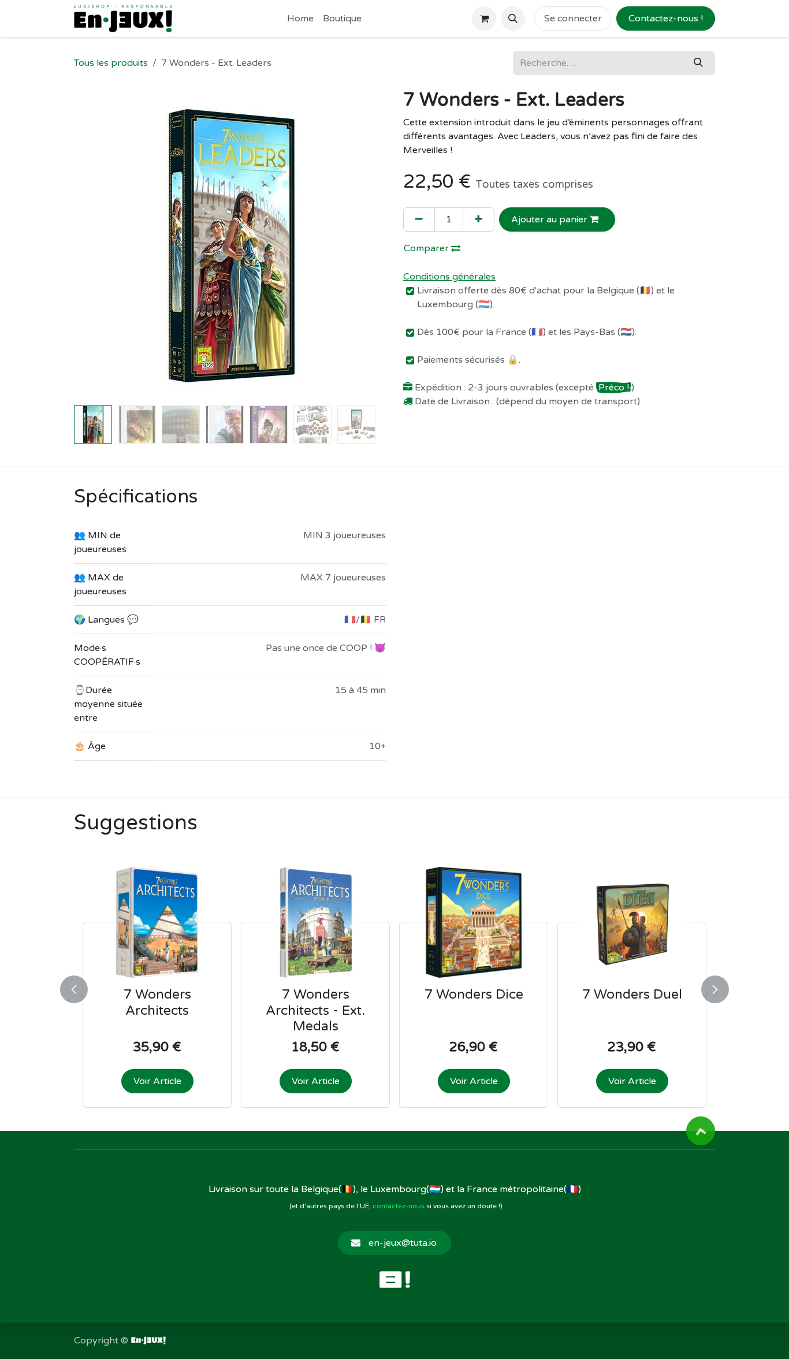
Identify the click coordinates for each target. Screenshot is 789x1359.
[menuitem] (300, 18)
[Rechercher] (698, 63)
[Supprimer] (419, 219)
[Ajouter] (478, 219)
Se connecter (573, 18)
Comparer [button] (427, 248)
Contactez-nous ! (665, 18)
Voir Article (157, 1081)
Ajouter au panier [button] (550, 219)
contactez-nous (399, 1206)
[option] (394, 987)
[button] (513, 18)
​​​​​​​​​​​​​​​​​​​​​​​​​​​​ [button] (700, 1130)
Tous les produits (111, 63)
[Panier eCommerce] (484, 18)
